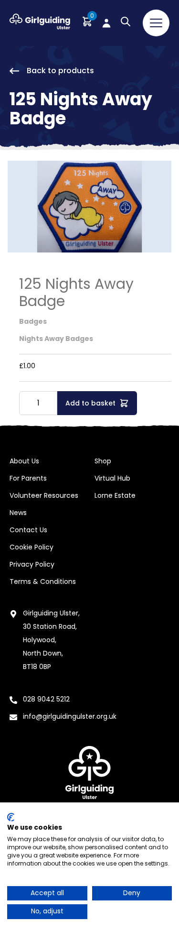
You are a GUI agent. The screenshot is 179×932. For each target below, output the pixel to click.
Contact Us (28, 530)
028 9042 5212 (46, 699)
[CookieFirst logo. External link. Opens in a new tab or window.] (10, 817)
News (18, 512)
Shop (103, 461)
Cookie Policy (31, 547)
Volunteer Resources (44, 495)
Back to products (60, 70)
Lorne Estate (115, 495)
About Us (24, 461)
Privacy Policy (32, 564)
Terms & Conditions (43, 581)
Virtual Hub (112, 478)
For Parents (28, 478)
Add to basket (90, 403)
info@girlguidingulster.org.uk (69, 716)
